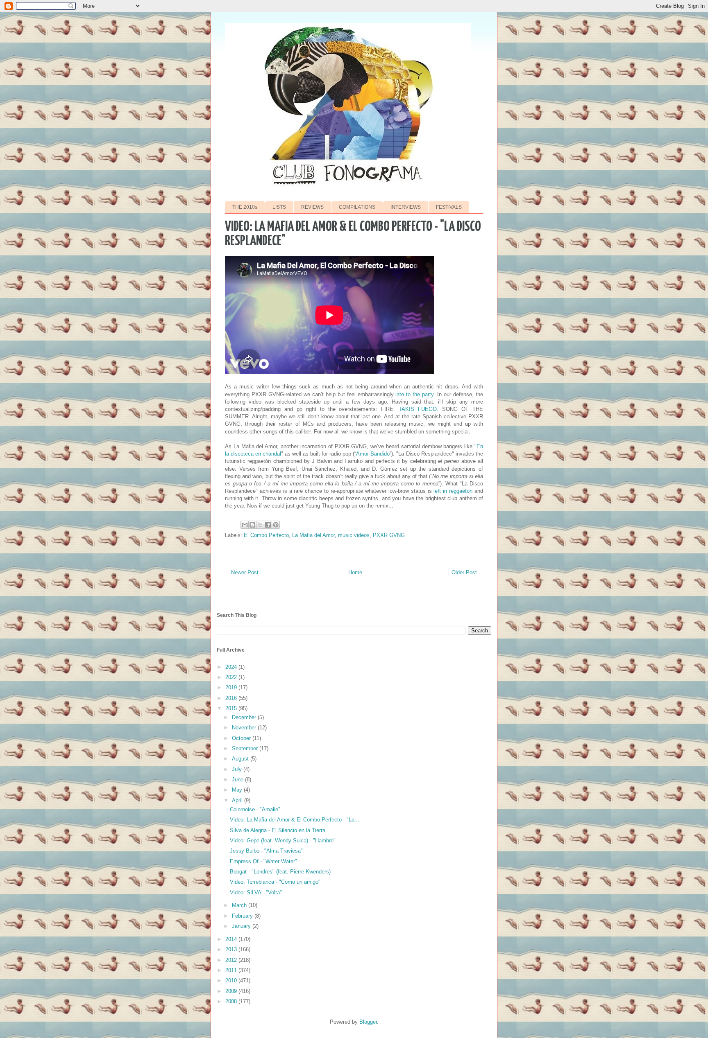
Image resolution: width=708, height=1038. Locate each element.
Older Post (464, 572)
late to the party (414, 394)
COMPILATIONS (357, 207)
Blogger (368, 1022)
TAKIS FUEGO (418, 409)
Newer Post (245, 572)
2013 (231, 949)
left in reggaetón (452, 491)
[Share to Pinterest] (276, 525)
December (245, 717)
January (242, 926)
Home (355, 572)
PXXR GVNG (389, 535)
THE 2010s (244, 207)
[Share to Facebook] (268, 525)
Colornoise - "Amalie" (255, 809)
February (243, 916)
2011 (231, 970)
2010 (231, 980)
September (245, 748)
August (241, 759)
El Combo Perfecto (266, 535)
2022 (231, 677)
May (238, 790)
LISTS (279, 207)
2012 (231, 960)
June (238, 779)
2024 (231, 667)
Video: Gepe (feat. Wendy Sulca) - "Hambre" (283, 840)
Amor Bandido (373, 454)
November (245, 727)
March (240, 905)
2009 (231, 991)
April (238, 800)
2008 (231, 1001)
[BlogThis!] (252, 525)
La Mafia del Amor (313, 535)
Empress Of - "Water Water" (263, 861)
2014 (231, 939)
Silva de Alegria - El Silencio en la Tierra (277, 830)
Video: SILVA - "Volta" (256, 892)
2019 (231, 687)
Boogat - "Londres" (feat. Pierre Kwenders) (280, 872)
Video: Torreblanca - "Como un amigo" (275, 882)
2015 (231, 708)
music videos (354, 535)
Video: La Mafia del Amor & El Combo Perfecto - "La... (294, 820)
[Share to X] (260, 525)
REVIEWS (312, 207)
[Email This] (245, 525)
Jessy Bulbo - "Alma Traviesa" (266, 851)
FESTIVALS (449, 207)
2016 (231, 698)
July (237, 769)
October (242, 738)
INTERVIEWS (405, 207)
